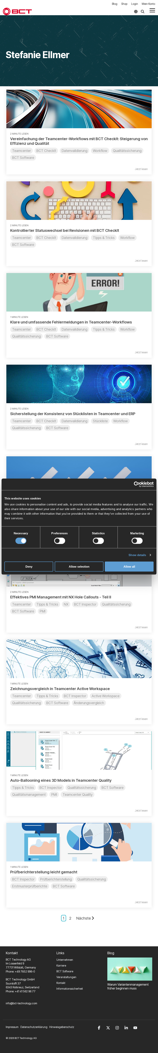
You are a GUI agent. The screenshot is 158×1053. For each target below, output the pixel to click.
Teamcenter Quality (77, 794)
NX (66, 604)
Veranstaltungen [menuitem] (66, 977)
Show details (137, 554)
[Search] (142, 11)
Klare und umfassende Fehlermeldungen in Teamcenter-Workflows (71, 322)
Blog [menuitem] (114, 3)
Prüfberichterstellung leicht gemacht (43, 872)
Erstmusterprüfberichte (29, 886)
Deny (28, 566)
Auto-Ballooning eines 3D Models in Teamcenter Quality (61, 780)
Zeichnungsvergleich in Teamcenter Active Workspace (60, 688)
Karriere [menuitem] (61, 965)
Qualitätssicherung (127, 151)
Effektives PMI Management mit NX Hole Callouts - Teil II (60, 597)
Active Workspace (105, 696)
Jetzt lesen (141, 169)
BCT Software (23, 158)
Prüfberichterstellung (56, 879)
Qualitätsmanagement (29, 794)
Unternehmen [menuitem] (64, 959)
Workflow (100, 151)
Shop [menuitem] (124, 3)
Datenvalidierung (74, 151)
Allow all (129, 566)
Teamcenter (21, 151)
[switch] (59, 541)
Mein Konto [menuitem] (148, 3)
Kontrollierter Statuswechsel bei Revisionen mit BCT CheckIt (64, 230)
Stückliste (100, 421)
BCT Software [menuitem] (64, 971)
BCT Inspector (85, 604)
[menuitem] (34, 1027)
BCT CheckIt (46, 151)
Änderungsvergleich (89, 703)
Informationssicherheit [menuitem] (69, 988)
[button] (152, 10)
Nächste (83, 918)
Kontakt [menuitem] (60, 982)
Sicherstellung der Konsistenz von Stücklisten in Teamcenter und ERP (72, 413)
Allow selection (79, 566)
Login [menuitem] (134, 3)
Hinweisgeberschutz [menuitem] (61, 1027)
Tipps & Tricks (104, 238)
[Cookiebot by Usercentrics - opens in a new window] (137, 484)
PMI (42, 611)
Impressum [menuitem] (12, 1027)
